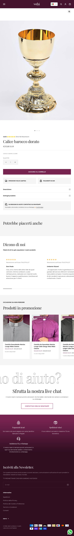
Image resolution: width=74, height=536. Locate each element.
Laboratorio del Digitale (10, 528)
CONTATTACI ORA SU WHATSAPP (37, 406)
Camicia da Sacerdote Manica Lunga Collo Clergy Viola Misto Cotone (44, 346)
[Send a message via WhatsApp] (70, 532)
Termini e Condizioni (10, 507)
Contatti (6, 510)
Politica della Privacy (10, 500)
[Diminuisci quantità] (6, 162)
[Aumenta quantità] (15, 162)
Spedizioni (6, 497)
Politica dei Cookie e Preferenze (13, 504)
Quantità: (6, 158)
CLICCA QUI (39, 207)
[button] (54, 4)
